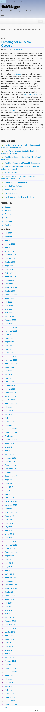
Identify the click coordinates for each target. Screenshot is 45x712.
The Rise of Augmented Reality (16, 182)
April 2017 (8, 494)
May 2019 (8, 414)
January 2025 (10, 244)
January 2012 (10, 701)
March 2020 (9, 381)
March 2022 (9, 316)
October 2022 (10, 291)
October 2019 (10, 400)
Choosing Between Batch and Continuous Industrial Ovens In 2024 (18, 177)
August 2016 (9, 516)
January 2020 (10, 389)
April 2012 (8, 690)
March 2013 (9, 657)
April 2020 (8, 378)
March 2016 (9, 534)
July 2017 (8, 483)
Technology (9, 221)
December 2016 (11, 501)
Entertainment (10, 210)
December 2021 (11, 327)
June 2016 (9, 523)
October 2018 (10, 436)
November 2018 (11, 432)
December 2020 (11, 356)
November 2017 (11, 468)
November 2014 (11, 588)
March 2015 (9, 574)
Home (3, 2)
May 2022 (8, 309)
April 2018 (8, 450)
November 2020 (11, 360)
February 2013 (10, 661)
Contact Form (18, 2)
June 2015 (9, 563)
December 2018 (11, 429)
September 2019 (11, 403)
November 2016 (11, 505)
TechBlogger (10, 6)
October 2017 (10, 472)
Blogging (8, 207)
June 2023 (9, 269)
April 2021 (8, 349)
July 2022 (8, 302)
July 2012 (8, 679)
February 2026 (10, 236)
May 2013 (8, 650)
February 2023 (10, 276)
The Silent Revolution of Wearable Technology (22, 163)
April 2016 (8, 530)
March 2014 (9, 617)
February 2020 (10, 385)
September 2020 (11, 363)
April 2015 (8, 570)
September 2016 (11, 512)
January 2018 (10, 461)
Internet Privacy (11, 172)
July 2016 (8, 519)
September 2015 (11, 552)
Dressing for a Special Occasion (16, 44)
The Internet (9, 225)
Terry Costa (16, 74)
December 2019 (11, 392)
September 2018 (11, 439)
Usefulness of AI (11, 193)
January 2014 (10, 624)
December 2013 (11, 628)
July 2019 (8, 407)
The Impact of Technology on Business (19, 197)
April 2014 (8, 614)
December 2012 (11, 668)
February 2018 (10, 458)
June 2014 (9, 606)
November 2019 (11, 396)
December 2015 (11, 541)
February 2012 (10, 697)
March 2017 (9, 497)
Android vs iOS (10, 189)
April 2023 (8, 273)
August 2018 (9, 443)
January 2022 (10, 323)
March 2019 (9, 421)
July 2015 (8, 559)
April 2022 (8, 313)
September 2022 (11, 294)
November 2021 (11, 331)
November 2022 (11, 287)
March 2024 (9, 251)
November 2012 (11, 672)
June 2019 (9, 410)
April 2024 (8, 247)
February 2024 (10, 254)
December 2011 (11, 704)
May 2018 (8, 447)
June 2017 (9, 487)
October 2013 (10, 632)
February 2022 (10, 320)
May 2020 (8, 374)
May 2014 (8, 610)
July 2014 (8, 603)
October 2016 (10, 508)
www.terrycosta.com (31, 94)
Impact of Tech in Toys (13, 186)
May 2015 (8, 566)
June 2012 (9, 682)
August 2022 (9, 298)
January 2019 (10, 425)
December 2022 (11, 284)
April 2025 (8, 240)
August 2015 (9, 555)
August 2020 (9, 367)
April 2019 (8, 418)
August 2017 (9, 479)
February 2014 (10, 621)
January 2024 (10, 258)
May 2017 (8, 490)
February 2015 (10, 577)
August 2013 (9, 639)
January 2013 (10, 664)
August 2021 (9, 342)
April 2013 (8, 653)
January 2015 (10, 581)
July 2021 (8, 345)
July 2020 (8, 371)
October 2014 (10, 592)
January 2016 (10, 537)
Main (3, 38)
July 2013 (8, 643)
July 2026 (8, 233)
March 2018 (9, 454)
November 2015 (11, 545)
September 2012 (11, 675)
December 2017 (11, 465)
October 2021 (10, 334)
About (10, 2)
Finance (8, 214)
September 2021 (11, 338)
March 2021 (9, 352)
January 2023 (10, 280)
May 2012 (8, 686)
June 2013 (9, 646)
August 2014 (9, 599)
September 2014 (11, 595)
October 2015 (10, 548)
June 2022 (9, 305)
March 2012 (9, 693)
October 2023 (10, 262)
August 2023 (9, 265)
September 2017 (11, 476)
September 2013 (11, 635)
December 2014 (11, 585)
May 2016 (8, 526)
